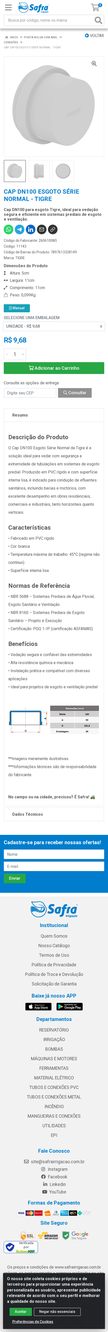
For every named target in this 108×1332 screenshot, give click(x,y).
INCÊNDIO (54, 1106)
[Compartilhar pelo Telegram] (19, 229)
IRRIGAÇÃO (54, 1039)
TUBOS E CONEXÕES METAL (54, 1097)
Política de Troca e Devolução (54, 974)
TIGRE (20, 258)
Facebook (57, 1176)
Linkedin (57, 1184)
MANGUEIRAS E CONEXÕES (54, 1116)
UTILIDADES (54, 1125)
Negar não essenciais (57, 1312)
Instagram (57, 1169)
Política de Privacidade (54, 964)
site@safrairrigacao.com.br (57, 1161)
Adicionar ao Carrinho (56, 368)
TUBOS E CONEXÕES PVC (54, 1087)
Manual (18, 308)
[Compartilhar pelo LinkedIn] (30, 229)
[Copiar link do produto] (53, 229)
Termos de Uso (54, 955)
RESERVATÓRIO (54, 1030)
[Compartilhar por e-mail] (41, 229)
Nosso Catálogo (54, 945)
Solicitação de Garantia (54, 983)
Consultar (76, 392)
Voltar (96, 35)
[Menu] (8, 7)
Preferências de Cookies (32, 1322)
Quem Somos (54, 936)
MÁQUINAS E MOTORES (54, 1058)
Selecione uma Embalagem (32, 317)
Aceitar (21, 1312)
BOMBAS (54, 1049)
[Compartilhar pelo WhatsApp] (8, 229)
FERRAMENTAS (54, 1068)
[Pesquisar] (98, 20)
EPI (54, 1135)
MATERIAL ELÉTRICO (54, 1077)
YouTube (57, 1191)
